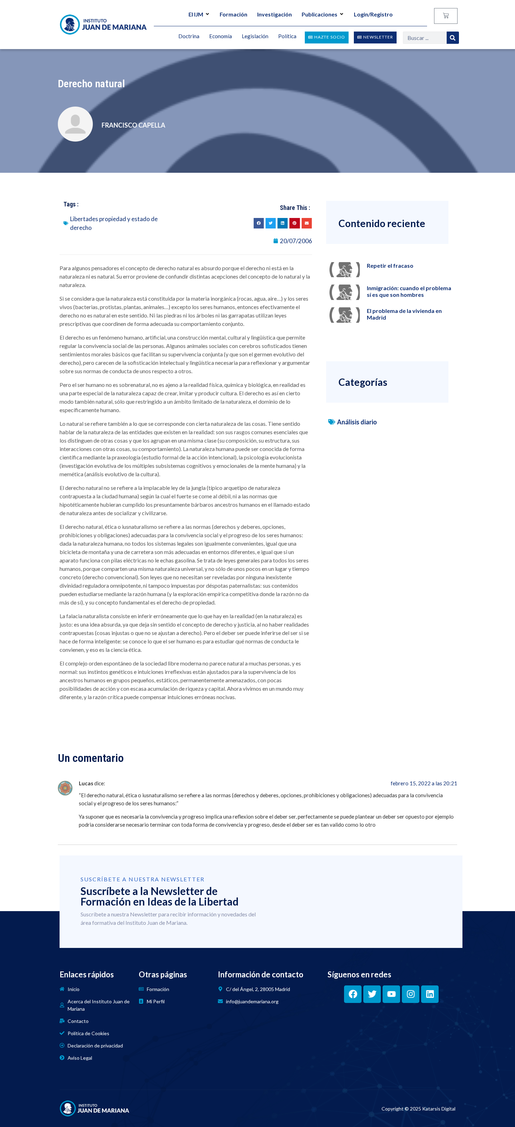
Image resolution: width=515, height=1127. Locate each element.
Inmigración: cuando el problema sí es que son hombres (409, 291)
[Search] (453, 38)
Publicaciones (319, 14)
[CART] (446, 16)
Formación (233, 14)
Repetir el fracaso (390, 265)
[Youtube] (391, 994)
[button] (259, 223)
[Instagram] (410, 994)
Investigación (274, 14)
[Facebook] (353, 994)
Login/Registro (373, 14)
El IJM (195, 14)
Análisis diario (357, 422)
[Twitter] (372, 994)
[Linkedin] (430, 994)
